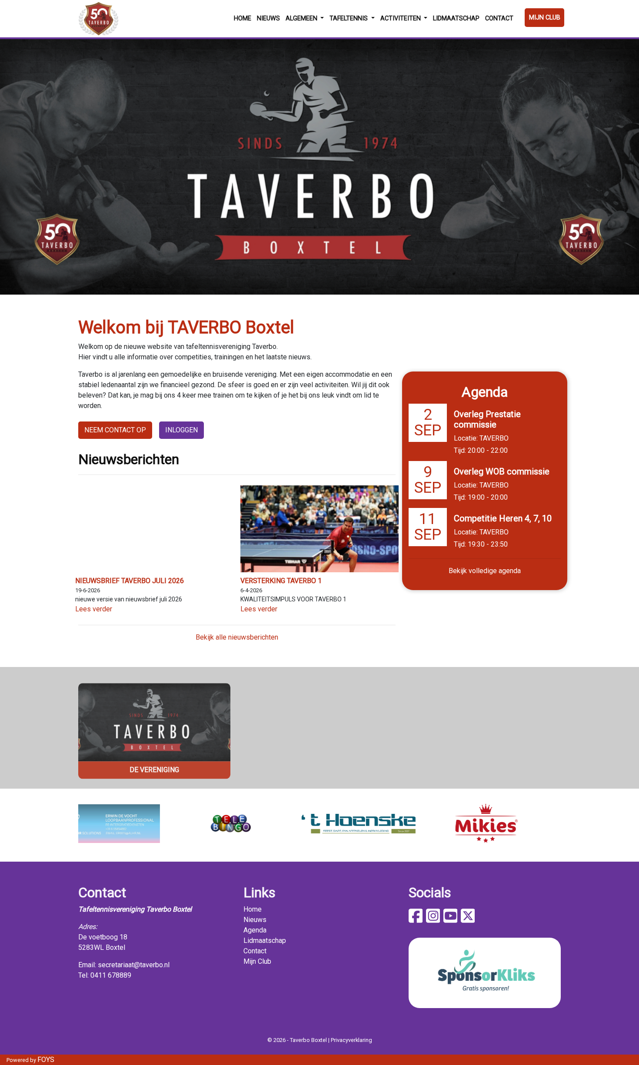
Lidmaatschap (456, 18)
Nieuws (268, 18)
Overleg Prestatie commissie (487, 419)
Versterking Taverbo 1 (281, 581)
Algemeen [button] (302, 18)
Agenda (254, 930)
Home (242, 18)
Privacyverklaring (351, 1040)
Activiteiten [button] (401, 18)
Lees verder (93, 609)
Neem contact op (115, 430)
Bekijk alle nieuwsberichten (237, 637)
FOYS (45, 1059)
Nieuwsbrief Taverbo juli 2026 (129, 581)
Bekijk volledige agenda (485, 571)
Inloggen (181, 430)
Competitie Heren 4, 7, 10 (503, 518)
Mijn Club (544, 17)
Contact (499, 18)
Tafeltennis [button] (349, 18)
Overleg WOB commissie (501, 471)
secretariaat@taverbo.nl (134, 965)
